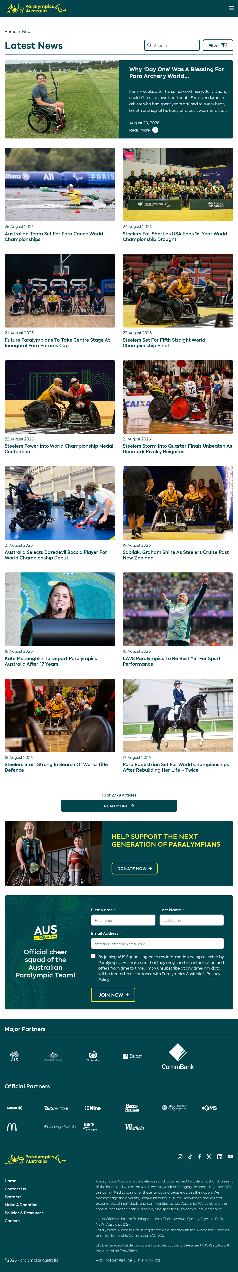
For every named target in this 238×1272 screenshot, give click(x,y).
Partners (13, 1196)
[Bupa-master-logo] (138, 1056)
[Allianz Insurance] (21, 1108)
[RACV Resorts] (99, 1127)
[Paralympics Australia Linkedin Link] (219, 1157)
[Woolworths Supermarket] (99, 1056)
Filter (213, 45)
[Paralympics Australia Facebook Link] (199, 1157)
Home (10, 31)
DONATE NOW (132, 868)
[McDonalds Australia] (21, 1127)
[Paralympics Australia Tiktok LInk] (190, 1157)
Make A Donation (21, 1204)
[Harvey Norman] (138, 1108)
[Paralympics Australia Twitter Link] (209, 1157)
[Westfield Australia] (138, 1127)
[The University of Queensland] (178, 1108)
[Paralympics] (35, 11)
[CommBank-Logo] (178, 1056)
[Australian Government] (60, 1056)
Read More (116, 805)
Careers (12, 1220)
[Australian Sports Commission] (21, 1056)
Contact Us (15, 1188)
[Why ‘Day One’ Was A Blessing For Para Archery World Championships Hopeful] (62, 99)
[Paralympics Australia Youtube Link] (230, 1156)
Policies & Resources (24, 1212)
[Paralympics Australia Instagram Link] (180, 1157)
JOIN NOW (111, 995)
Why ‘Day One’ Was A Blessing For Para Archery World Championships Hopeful (176, 72)
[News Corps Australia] (60, 1126)
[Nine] (99, 1108)
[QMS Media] (217, 1108)
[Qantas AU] (60, 1108)
